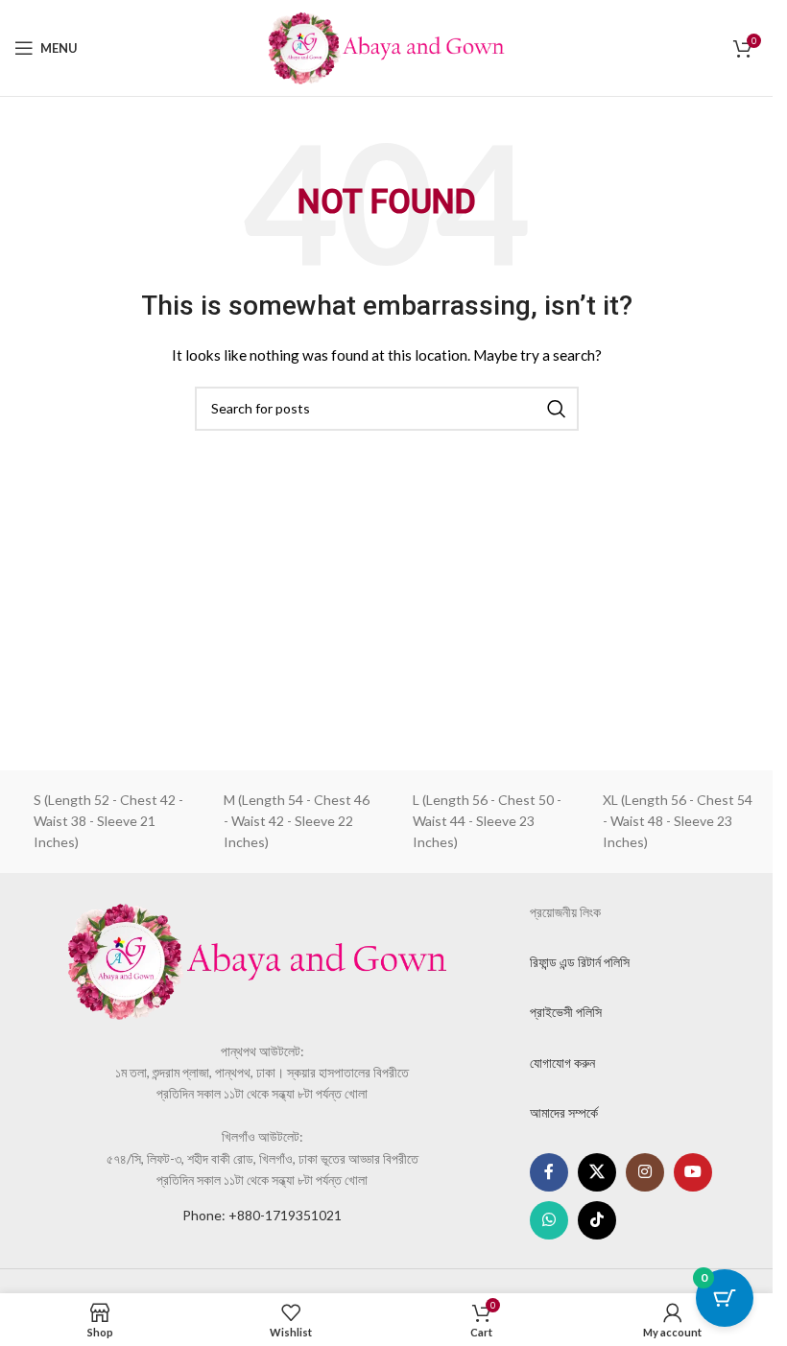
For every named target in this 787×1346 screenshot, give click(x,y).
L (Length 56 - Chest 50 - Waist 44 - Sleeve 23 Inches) (487, 821)
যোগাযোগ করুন (562, 1062)
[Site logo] (387, 46)
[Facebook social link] (549, 1172)
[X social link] (597, 1172)
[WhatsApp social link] (549, 1220)
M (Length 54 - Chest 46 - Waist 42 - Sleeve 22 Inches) (297, 821)
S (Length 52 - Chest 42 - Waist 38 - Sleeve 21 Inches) (108, 821)
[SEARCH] (557, 409)
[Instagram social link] (645, 1172)
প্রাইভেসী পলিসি (566, 1012)
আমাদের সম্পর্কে (564, 1112)
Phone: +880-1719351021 (262, 1215)
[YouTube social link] (693, 1172)
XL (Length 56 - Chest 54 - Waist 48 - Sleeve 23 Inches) (677, 821)
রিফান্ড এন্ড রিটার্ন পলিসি (580, 962)
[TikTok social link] (597, 1220)
